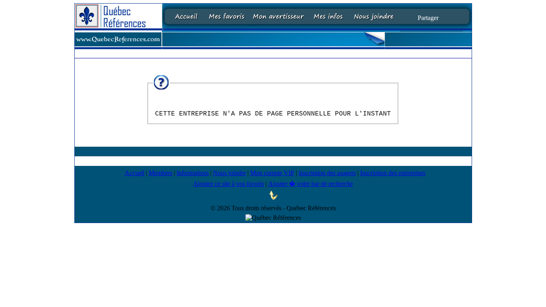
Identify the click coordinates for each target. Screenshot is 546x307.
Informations (193, 172)
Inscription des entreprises (392, 172)
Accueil (134, 172)
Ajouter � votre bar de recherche (310, 183)
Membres (160, 172)
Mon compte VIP (272, 172)
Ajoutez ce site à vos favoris (228, 183)
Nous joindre (229, 172)
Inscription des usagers (327, 172)
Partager (428, 17)
